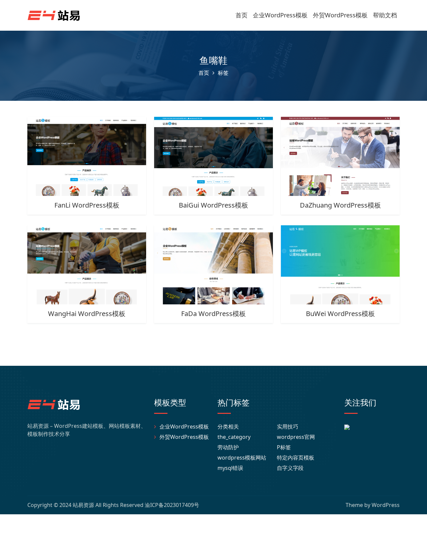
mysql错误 (230, 468)
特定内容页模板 (295, 457)
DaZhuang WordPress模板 (340, 205)
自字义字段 (290, 468)
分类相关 (228, 426)
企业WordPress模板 (280, 15)
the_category (234, 437)
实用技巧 (287, 426)
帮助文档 (385, 15)
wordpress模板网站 (242, 457)
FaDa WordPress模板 (213, 313)
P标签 (284, 447)
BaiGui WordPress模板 (213, 205)
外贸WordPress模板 (340, 15)
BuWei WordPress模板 (340, 313)
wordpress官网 (296, 437)
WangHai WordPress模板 (86, 313)
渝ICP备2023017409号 (172, 505)
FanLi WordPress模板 (86, 205)
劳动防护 (228, 447)
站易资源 (83, 505)
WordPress (386, 505)
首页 (242, 15)
